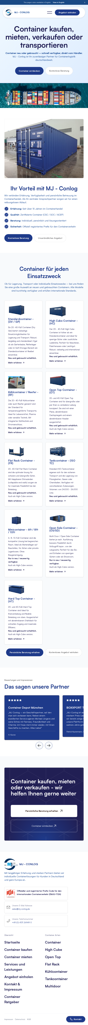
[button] (49, 12)
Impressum (8, 1019)
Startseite (12, 942)
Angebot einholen (18, 977)
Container (53, 942)
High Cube (53, 949)
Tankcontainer (56, 979)
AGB (29, 1019)
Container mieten (18, 957)
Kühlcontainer (56, 971)
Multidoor (53, 986)
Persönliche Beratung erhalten (25, 652)
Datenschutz (20, 1019)
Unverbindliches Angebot (50, 238)
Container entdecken (29, 71)
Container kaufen (18, 949)
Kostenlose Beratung (59, 70)
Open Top (53, 957)
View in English (58, 2)
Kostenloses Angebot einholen (63, 652)
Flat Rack (52, 964)
